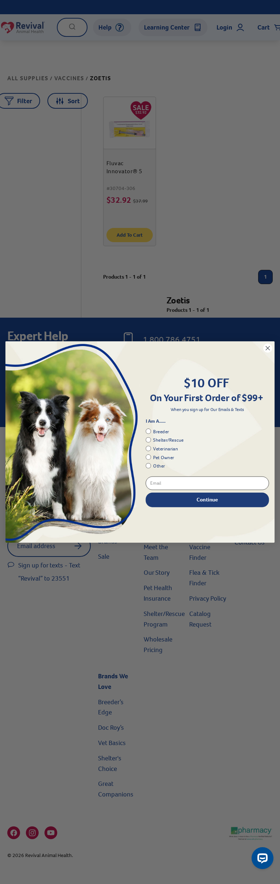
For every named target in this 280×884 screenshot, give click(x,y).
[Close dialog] (267, 348)
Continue (207, 499)
